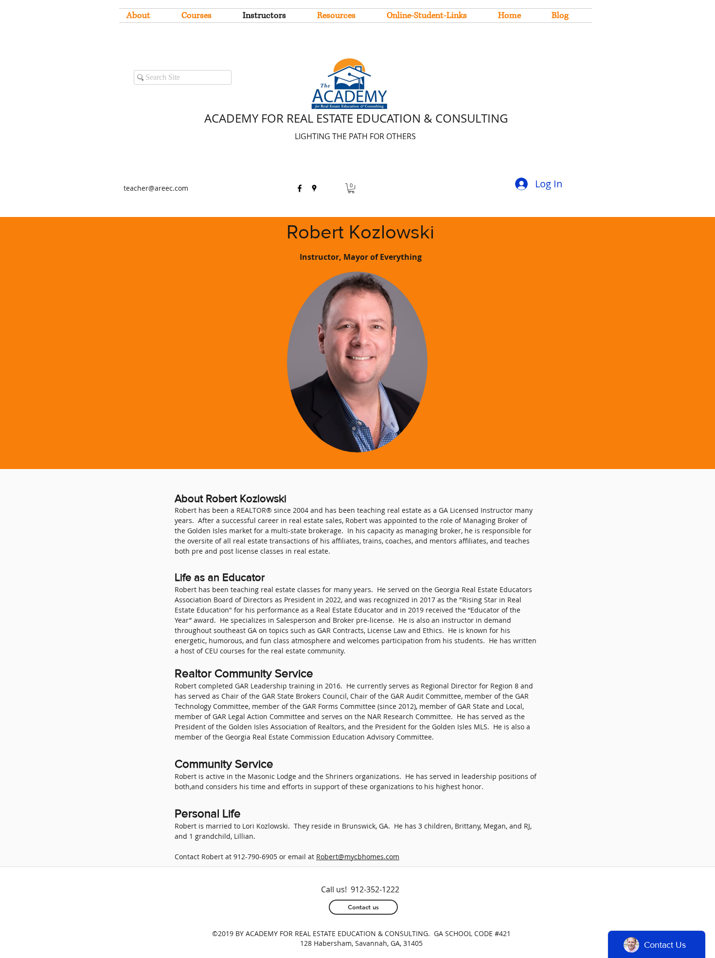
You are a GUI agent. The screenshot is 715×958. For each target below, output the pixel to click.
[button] (351, 188)
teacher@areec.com (156, 188)
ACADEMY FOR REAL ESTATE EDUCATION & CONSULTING (356, 118)
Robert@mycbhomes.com (357, 856)
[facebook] (299, 188)
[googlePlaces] (314, 188)
